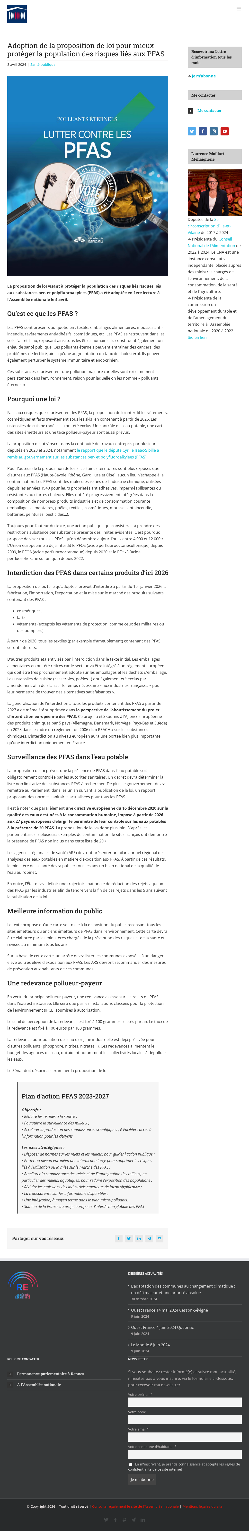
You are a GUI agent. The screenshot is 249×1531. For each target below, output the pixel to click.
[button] (215, 110)
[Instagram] (214, 131)
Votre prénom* (140, 1394)
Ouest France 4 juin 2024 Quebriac (162, 1327)
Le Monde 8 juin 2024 (150, 1345)
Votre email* (138, 1429)
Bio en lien (198, 337)
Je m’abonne (203, 76)
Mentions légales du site (202, 1506)
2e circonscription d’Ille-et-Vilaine (209, 226)
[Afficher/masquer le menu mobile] (239, 8)
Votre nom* (137, 1412)
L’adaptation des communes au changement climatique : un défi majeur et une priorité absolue (183, 1289)
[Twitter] (192, 131)
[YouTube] (225, 131)
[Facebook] (203, 131)
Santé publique (42, 64)
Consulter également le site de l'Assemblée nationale (135, 1506)
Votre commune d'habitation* (152, 1446)
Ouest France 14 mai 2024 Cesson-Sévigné (169, 1310)
